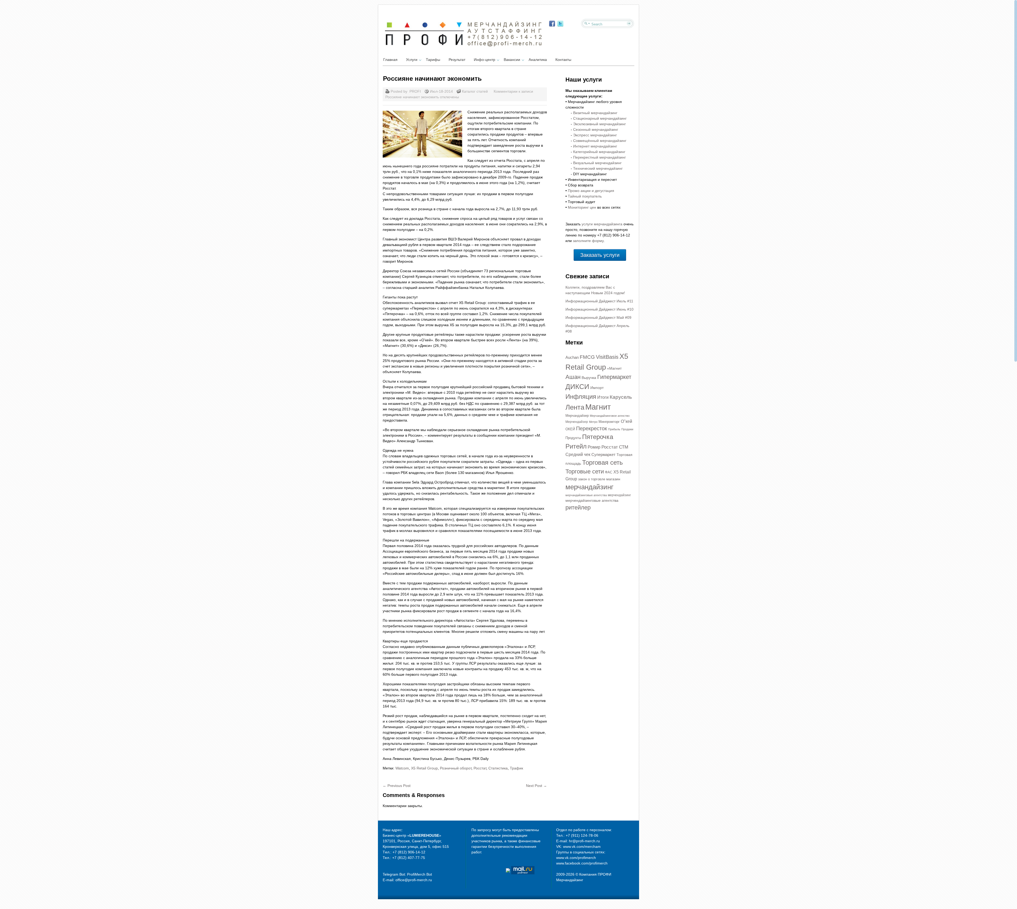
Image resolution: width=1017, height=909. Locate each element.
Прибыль (614, 429)
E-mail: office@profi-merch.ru (407, 880)
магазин (613, 479)
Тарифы (433, 59)
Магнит (598, 406)
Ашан (573, 377)
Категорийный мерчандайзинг (599, 152)
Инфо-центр (484, 59)
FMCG (587, 357)
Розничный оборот (455, 768)
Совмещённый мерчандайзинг (599, 140)
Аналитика (538, 59)
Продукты (573, 438)
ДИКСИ (577, 386)
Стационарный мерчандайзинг (600, 118)
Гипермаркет (614, 377)
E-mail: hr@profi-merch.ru (578, 841)
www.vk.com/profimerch (576, 858)
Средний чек (577, 454)
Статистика (498, 768)
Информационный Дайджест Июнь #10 (599, 309)
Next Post (536, 785)
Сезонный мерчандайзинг (595, 129)
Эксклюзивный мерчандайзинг (599, 124)
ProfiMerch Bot (419, 874)
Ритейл (576, 446)
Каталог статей (475, 91)
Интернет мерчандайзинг (595, 146)
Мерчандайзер (577, 416)
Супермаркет (603, 455)
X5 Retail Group (424, 768)
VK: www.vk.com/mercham (578, 846)
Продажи (627, 429)
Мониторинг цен (582, 207)
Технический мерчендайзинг (598, 168)
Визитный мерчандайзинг (595, 113)
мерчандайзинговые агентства (586, 495)
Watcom (402, 768)
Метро (593, 421)
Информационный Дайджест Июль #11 (599, 301)
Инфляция (580, 396)
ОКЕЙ (570, 429)
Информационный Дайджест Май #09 (598, 317)
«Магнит (614, 368)
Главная (390, 59)
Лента (574, 407)
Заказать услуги (599, 255)
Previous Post (397, 785)
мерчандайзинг (589, 487)
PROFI (415, 91)
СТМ (623, 447)
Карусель (621, 397)
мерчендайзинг (619, 495)
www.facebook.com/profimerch (582, 863)
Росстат (480, 768)
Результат (457, 59)
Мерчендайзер (576, 422)
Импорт (597, 388)
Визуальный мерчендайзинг (597, 163)
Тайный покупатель (585, 196)
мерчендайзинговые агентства (591, 500)
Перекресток (591, 428)
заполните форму (588, 241)
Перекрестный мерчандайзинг (599, 157)
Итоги (603, 397)
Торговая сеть (602, 462)
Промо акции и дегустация (591, 191)
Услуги (411, 59)
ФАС (608, 472)
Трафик (516, 768)
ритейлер (578, 507)
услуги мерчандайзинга (602, 224)
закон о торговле (591, 479)
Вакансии (512, 59)
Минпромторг (609, 422)
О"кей (626, 421)
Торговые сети (584, 471)
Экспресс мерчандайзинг (595, 135)
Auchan (572, 357)
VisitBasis (607, 357)
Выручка (589, 377)
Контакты (563, 59)
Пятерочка (597, 436)
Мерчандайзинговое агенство (610, 415)
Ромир (594, 447)
